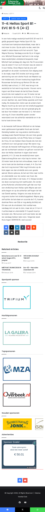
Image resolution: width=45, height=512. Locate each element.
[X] (11, 227)
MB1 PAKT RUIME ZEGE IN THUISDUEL (11, 268)
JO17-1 (11, 13)
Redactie (6, 33)
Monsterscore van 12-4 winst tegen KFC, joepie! (11, 258)
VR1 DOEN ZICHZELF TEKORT (31, 257)
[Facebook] (6, 227)
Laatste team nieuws (18, 18)
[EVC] (22, 3)
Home (5, 13)
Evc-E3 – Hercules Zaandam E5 (30, 268)
